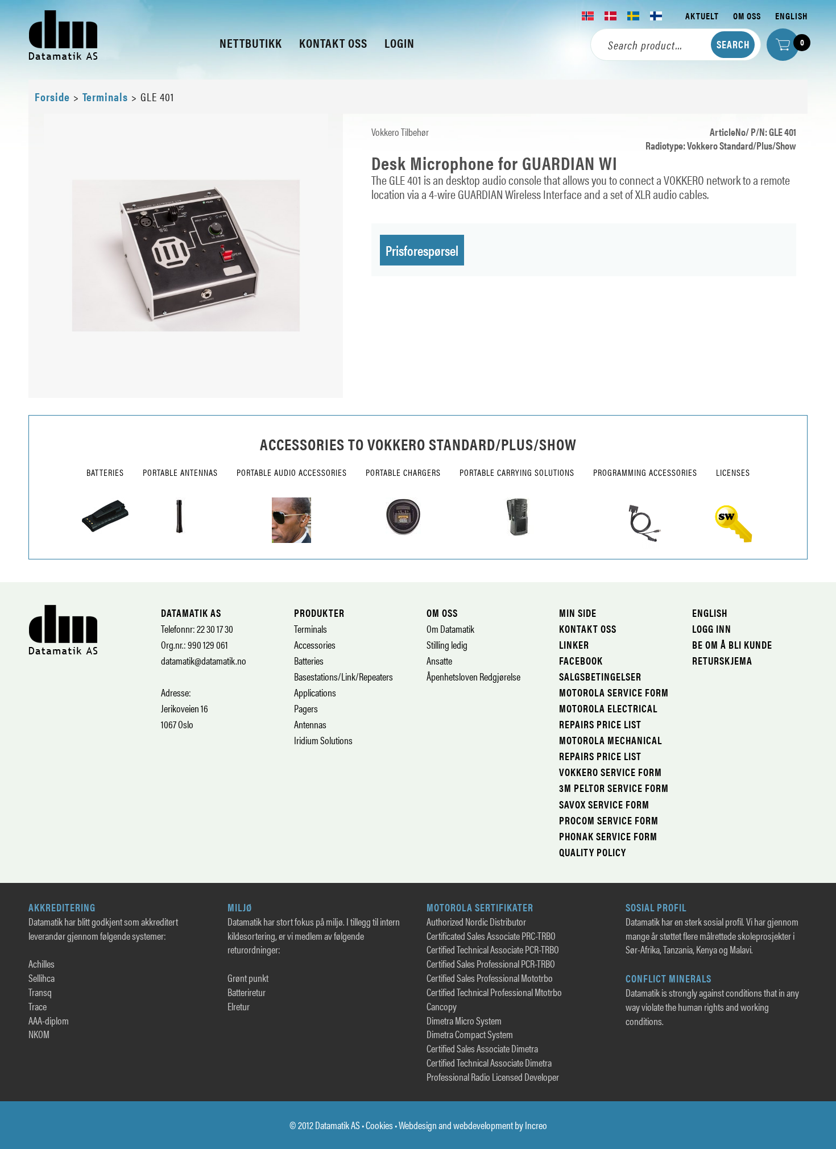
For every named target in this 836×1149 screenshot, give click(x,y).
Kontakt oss (587, 628)
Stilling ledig (447, 644)
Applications (315, 692)
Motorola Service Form (614, 692)
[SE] (633, 15)
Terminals (105, 96)
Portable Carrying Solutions (517, 472)
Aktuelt (702, 15)
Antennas (310, 724)
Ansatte (439, 660)
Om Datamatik (450, 628)
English (791, 15)
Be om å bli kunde (732, 644)
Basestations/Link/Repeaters (343, 676)
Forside (52, 96)
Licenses (733, 472)
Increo (536, 1125)
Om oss (747, 15)
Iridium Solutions (323, 740)
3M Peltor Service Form (614, 788)
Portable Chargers (403, 472)
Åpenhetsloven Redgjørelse (473, 676)
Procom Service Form (609, 820)
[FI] (656, 15)
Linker (574, 644)
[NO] (588, 15)
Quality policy (592, 852)
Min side (578, 612)
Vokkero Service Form (610, 772)
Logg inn (711, 628)
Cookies (379, 1125)
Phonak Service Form (608, 836)
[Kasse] (783, 44)
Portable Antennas (180, 472)
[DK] (611, 15)
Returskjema (722, 660)
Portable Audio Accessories (292, 472)
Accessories (315, 644)
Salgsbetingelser (600, 676)
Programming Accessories (645, 472)
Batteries (105, 472)
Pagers (306, 708)
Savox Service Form (604, 804)
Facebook (581, 660)
